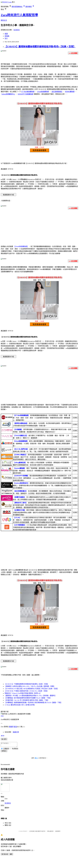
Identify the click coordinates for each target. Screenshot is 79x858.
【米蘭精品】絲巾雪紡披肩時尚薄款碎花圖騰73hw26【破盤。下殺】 (28, 698)
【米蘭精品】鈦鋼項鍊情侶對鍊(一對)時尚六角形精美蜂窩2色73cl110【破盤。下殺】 (33, 702)
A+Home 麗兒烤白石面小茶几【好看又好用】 (20, 705)
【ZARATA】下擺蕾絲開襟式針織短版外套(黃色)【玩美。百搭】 (27, 684)
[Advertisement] (39, 226)
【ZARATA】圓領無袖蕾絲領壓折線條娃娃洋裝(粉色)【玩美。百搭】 (40, 46)
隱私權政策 (50, 831)
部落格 (7, 36)
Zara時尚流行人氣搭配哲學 (19, 15)
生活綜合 (16, 30)
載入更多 (4, 739)
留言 (15, 726)
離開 (11, 854)
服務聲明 (57, 831)
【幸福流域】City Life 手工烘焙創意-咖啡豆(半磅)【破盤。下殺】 (27, 700)
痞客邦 (11, 726)
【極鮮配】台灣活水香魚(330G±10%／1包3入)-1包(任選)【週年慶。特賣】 (30, 686)
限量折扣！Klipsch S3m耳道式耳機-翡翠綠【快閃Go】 (23, 693)
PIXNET (25, 831)
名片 (6, 38)
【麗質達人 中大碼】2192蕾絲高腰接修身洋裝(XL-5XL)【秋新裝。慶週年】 (30, 695)
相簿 (6, 34)
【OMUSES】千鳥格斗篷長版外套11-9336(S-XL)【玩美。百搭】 (26, 691)
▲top (2, 735)
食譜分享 (16, 732)
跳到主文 (4, 20)
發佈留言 (4, 751)
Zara (2, 716)
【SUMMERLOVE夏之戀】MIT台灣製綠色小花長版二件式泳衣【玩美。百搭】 (31, 688)
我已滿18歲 (5, 854)
